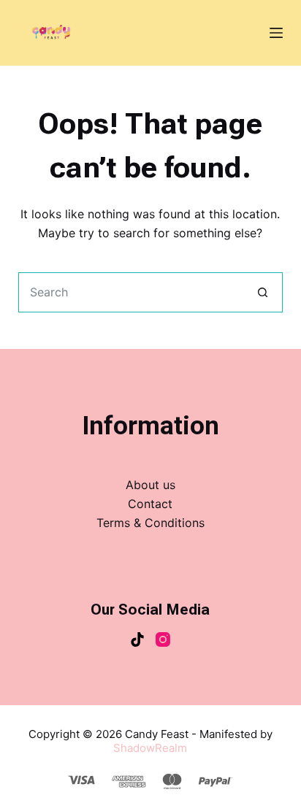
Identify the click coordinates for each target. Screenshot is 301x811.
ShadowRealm (150, 748)
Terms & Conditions (150, 522)
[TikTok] (137, 639)
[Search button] (262, 292)
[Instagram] (163, 639)
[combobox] (131, 292)
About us (150, 484)
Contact (150, 503)
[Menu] (276, 32)
